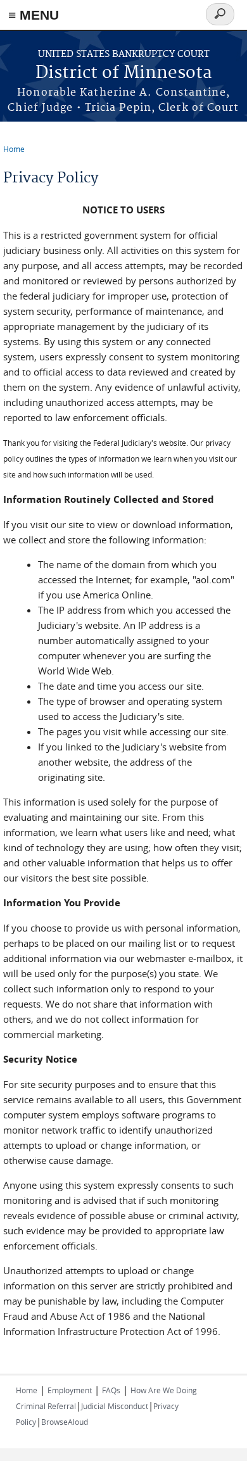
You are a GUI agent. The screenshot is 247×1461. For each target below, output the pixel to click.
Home (14, 149)
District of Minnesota (123, 73)
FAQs (111, 1390)
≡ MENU (33, 15)
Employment (70, 1390)
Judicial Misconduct (114, 1406)
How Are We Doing (163, 1390)
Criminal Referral (46, 1406)
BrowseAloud (64, 1422)
